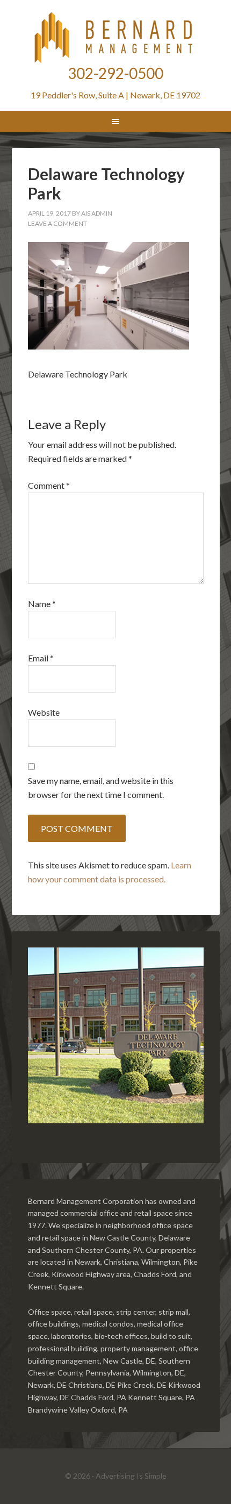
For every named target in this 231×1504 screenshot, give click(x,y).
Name (42, 603)
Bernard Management (116, 38)
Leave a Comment (57, 223)
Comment (49, 485)
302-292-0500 (115, 73)
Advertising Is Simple (131, 1475)
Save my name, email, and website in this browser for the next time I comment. (101, 787)
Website (44, 712)
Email (41, 658)
